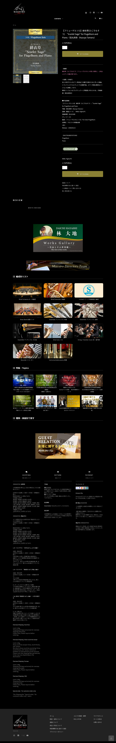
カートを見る (98, 719)
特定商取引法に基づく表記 (70, 185)
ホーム (14, 25)
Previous (15, 51)
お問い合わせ (98, 722)
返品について (66, 183)
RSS (75, 719)
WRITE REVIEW (34, 208)
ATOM (79, 719)
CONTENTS (57, 19)
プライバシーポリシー (56, 732)
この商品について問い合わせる (71, 188)
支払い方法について (56, 725)
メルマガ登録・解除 (80, 716)
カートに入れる (84, 54)
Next (55, 51)
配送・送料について (56, 719)
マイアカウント (98, 716)
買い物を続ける (67, 191)
